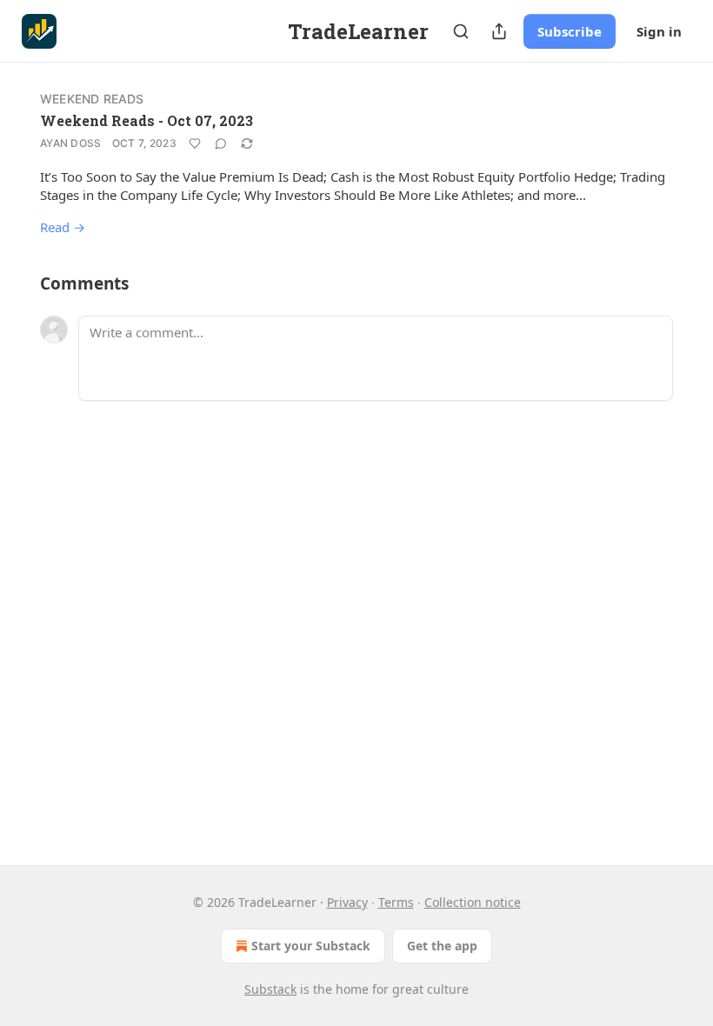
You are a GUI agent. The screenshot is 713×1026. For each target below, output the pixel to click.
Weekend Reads (92, 98)
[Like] (194, 143)
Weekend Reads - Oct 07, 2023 (146, 120)
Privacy (347, 902)
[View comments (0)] (221, 143)
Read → (62, 227)
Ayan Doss (71, 143)
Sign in (659, 31)
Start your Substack (310, 945)
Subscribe (569, 31)
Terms (396, 902)
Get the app (442, 945)
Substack (270, 989)
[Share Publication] (499, 31)
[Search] (460, 31)
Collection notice (472, 902)
